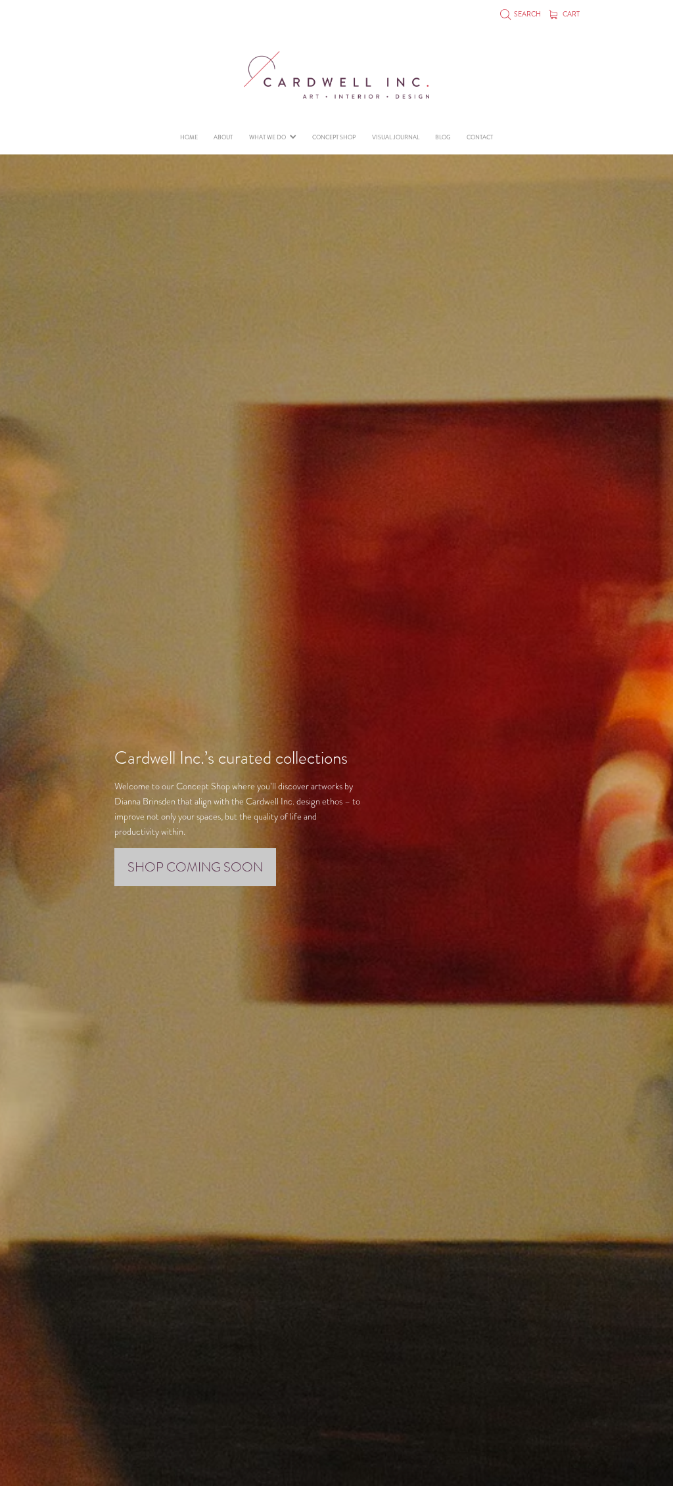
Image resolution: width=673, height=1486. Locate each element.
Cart (570, 14)
